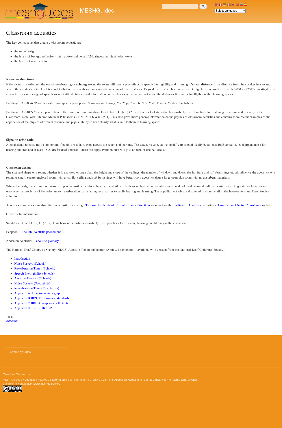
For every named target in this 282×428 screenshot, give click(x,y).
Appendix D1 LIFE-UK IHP (33, 308)
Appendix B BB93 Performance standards (41, 298)
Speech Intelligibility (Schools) (34, 273)
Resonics (122, 205)
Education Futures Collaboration (45, 379)
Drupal (27, 352)
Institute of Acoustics (187, 205)
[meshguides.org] (40, 11)
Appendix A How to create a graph (37, 293)
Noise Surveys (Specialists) (32, 283)
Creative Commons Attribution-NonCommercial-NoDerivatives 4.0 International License (144, 379)
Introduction (22, 258)
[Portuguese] (237, 6)
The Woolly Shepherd (99, 205)
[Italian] (229, 6)
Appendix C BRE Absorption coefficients (41, 303)
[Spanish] (245, 6)
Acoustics (12, 320)
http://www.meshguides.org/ (44, 383)
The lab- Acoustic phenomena (41, 231)
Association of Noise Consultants (239, 205)
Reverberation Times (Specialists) (36, 288)
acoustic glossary (47, 240)
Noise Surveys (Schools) (30, 263)
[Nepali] (233, 6)
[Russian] (241, 6)
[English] (216, 6)
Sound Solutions (140, 205)
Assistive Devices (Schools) (32, 278)
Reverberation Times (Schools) (34, 268)
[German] (224, 6)
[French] (220, 6)
